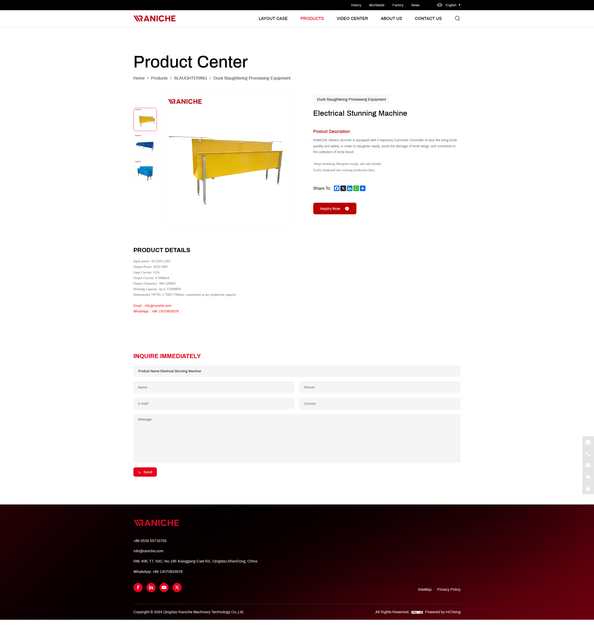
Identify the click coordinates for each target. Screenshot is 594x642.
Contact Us (428, 18)
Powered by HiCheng (443, 611)
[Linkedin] (151, 587)
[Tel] (588, 453)
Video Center (352, 18)
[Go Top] (588, 488)
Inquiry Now (330, 208)
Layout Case (273, 18)
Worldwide (376, 5)
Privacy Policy (449, 589)
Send (147, 471)
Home (139, 78)
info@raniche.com (148, 550)
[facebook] (138, 587)
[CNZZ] (417, 611)
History (356, 5)
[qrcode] (588, 477)
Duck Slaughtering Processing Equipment (252, 78)
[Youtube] (164, 587)
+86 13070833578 (167, 571)
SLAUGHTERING (190, 78)
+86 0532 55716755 (150, 540)
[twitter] (177, 587)
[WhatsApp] (588, 442)
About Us (391, 18)
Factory (398, 5)
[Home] (154, 18)
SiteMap (425, 589)
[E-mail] (588, 465)
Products (312, 18)
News (415, 5)
